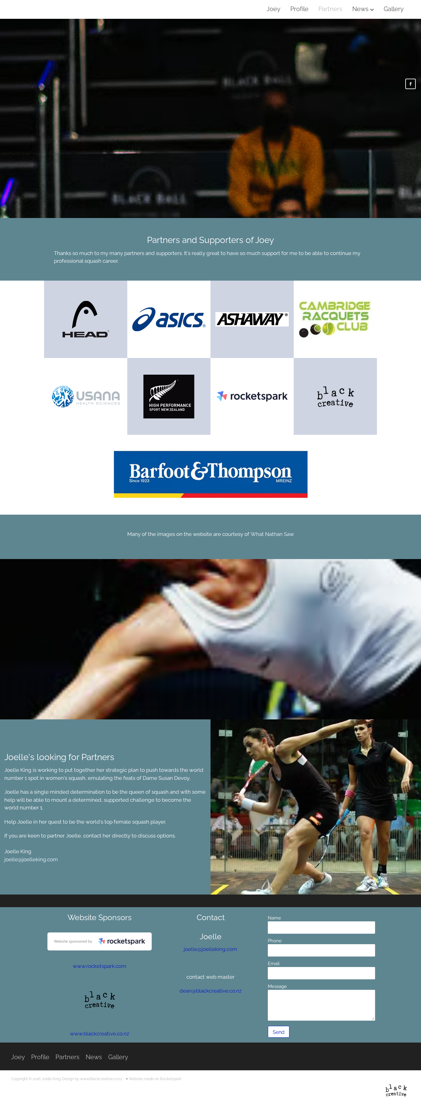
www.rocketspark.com (99, 965)
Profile (299, 8)
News (361, 8)
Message (277, 986)
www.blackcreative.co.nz (99, 1033)
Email (274, 963)
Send (278, 1031)
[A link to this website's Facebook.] (410, 84)
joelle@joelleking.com (31, 858)
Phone (275, 940)
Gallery (394, 8)
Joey (273, 8)
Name (274, 917)
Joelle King (25, 9)
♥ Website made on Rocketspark (153, 1078)
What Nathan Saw (272, 533)
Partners (330, 8)
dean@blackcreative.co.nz (210, 990)
